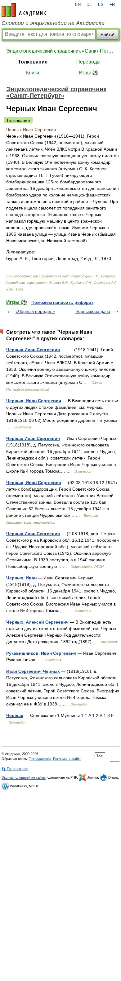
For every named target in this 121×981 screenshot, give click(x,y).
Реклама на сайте (67, 759)
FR (112, 4)
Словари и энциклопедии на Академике (53, 23)
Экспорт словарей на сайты (24, 777)
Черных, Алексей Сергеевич (37, 622)
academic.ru (24, 10)
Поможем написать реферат (62, 302)
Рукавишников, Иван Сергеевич (41, 653)
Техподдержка (40, 759)
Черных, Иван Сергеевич (33, 400)
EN (78, 4)
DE (89, 4)
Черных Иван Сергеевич (33, 349)
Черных (14, 715)
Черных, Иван (21, 577)
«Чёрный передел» (35, 311)
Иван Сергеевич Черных (33, 671)
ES (101, 4)
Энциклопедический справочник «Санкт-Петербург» (60, 51)
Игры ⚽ (88, 72)
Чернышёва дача (92, 311)
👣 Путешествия (15, 769)
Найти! (107, 34)
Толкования (32, 61)
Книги (32, 72)
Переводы (88, 61)
